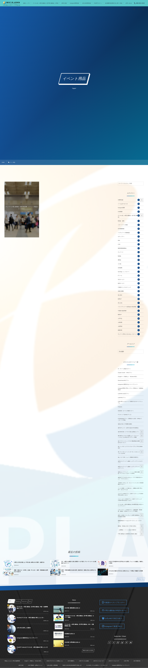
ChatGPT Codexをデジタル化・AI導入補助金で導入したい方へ (32, 648)
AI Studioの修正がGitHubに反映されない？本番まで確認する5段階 (126, 571)
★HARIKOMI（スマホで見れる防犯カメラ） (128, 431)
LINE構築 (128, 211)
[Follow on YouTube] (122, 642)
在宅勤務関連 (128, 228)
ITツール (128, 275)
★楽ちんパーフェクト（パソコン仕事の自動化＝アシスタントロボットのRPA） (129, 472)
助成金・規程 (128, 221)
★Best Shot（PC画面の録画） (125, 424)
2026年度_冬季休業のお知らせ (72, 642)
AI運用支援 (128, 200)
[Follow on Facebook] (113, 642)
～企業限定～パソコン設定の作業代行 (127, 530)
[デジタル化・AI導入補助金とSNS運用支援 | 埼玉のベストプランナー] (11, 2)
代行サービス (128, 279)
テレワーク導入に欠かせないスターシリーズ (129, 334)
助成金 (128, 256)
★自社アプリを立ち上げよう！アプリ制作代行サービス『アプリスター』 (130, 478)
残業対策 (128, 330)
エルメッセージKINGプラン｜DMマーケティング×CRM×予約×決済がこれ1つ (130, 499)
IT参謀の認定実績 (128, 310)
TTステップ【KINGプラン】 (125, 414)
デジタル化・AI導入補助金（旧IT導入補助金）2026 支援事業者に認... (79, 625)
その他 (128, 263)
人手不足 (128, 318)
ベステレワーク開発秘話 (128, 232)
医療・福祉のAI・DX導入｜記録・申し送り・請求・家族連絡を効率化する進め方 (31, 570)
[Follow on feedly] (130, 642)
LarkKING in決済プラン (123, 393)
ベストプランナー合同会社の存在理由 (128, 306)
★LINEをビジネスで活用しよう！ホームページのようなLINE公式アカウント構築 (128, 436)
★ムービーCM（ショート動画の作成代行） (128, 457)
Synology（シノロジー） (128, 271)
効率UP (128, 299)
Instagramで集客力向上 (113, 626)
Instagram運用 (128, 207)
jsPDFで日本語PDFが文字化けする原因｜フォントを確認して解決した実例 (126, 562)
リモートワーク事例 (128, 224)
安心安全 (128, 295)
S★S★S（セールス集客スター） (126, 410)
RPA (128, 240)
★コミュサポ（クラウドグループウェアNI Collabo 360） (130, 447)
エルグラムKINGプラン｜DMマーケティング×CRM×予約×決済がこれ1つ (130, 494)
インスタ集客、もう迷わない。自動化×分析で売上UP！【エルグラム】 (130, 489)
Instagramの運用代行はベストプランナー (128, 384)
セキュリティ (128, 236)
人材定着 (128, 322)
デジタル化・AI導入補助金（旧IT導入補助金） (128, 216)
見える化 (128, 303)
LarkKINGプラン (122, 397)
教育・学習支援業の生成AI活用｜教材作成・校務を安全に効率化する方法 (78, 570)
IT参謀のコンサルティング (128, 287)
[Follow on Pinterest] (126, 642)
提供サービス (128, 283)
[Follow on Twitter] (109, 642)
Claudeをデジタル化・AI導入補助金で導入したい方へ (30, 617)
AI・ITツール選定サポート (124, 368)
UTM (128, 244)
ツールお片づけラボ (128, 203)
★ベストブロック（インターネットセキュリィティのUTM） (129, 452)
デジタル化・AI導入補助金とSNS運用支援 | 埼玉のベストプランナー (131, 505)
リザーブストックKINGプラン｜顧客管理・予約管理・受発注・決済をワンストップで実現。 (130, 510)
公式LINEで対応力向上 (113, 618)
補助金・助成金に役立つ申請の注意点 (127, 526)
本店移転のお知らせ (70, 633)
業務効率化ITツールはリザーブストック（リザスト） (130, 521)
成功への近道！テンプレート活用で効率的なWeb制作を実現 (129, 516)
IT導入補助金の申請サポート (115, 610)
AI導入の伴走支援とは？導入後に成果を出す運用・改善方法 (29, 562)
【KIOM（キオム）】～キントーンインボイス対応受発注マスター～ (130, 483)
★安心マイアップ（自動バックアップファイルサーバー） (130, 462)
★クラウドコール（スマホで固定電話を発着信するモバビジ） (129, 441)
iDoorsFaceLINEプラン (123, 380)
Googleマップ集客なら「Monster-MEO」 (128, 376)
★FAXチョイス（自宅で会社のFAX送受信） (128, 427)
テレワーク (128, 252)
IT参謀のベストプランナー (114, 603)
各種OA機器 (128, 291)
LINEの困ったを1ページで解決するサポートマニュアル (130, 402)
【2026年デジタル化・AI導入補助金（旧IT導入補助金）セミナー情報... (79, 616)
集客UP (128, 314)
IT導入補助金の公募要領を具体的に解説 (127, 533)
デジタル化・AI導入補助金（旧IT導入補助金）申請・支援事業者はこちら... (32, 607)
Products (120, 406)
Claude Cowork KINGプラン (125, 372)
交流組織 (128, 267)
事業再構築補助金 (128, 248)
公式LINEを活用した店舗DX (24, 627)
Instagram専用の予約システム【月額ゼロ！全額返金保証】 (130, 389)
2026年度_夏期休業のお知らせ (72, 608)
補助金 (128, 260)
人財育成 (128, 326)
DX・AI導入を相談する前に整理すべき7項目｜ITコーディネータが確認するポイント (78, 562)
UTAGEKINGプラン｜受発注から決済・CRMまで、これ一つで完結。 (130, 419)
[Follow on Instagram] (118, 642)
